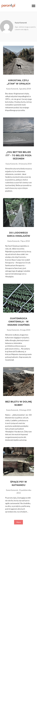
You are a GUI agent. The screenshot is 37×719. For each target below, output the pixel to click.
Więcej (18, 522)
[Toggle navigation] (33, 6)
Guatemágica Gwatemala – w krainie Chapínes (19, 321)
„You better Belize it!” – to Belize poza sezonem (18, 155)
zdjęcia (26, 29)
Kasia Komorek (21, 22)
